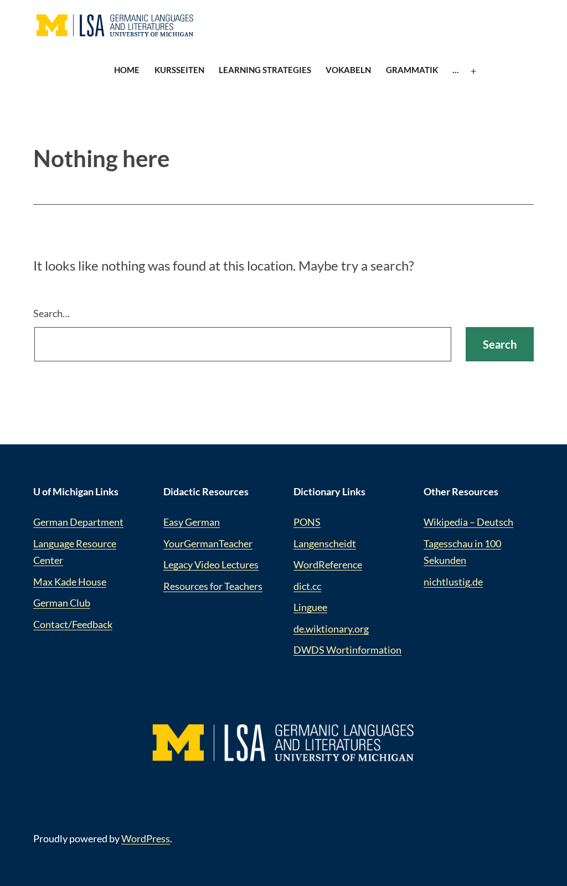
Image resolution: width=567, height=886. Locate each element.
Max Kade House (69, 582)
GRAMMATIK (412, 70)
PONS (307, 522)
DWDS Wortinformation (347, 650)
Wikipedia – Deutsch (468, 522)
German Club (61, 603)
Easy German (191, 522)
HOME (127, 70)
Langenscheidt (324, 543)
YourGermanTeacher (207, 543)
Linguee (310, 607)
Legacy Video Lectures (211, 564)
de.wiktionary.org (331, 629)
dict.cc (307, 586)
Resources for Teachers (212, 586)
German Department (78, 522)
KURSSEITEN (179, 70)
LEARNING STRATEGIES (265, 70)
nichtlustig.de (453, 582)
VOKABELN (348, 70)
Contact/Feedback (72, 624)
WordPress (145, 838)
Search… (51, 313)
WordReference (327, 564)
